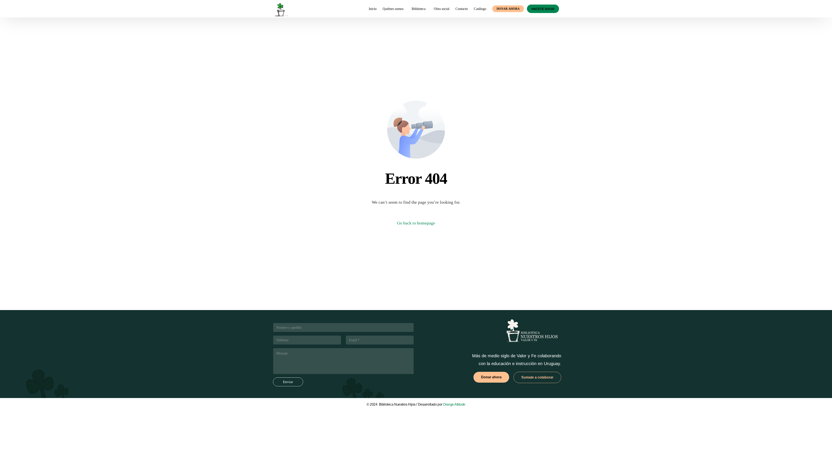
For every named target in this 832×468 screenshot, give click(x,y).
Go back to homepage (416, 223)
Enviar (288, 382)
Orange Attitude (454, 404)
